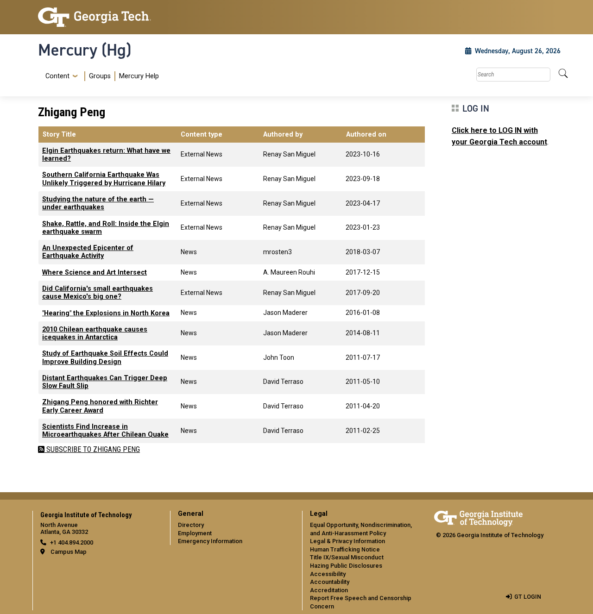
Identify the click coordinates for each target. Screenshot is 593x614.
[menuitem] (100, 76)
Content (57, 76)
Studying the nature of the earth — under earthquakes (98, 203)
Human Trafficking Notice (345, 549)
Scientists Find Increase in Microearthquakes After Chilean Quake (105, 431)
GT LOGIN (527, 596)
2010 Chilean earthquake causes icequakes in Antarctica (94, 333)
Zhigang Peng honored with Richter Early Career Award (100, 406)
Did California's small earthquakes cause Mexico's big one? (97, 293)
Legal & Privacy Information (347, 541)
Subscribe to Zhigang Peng (92, 449)
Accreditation (329, 590)
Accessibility (328, 573)
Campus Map (68, 551)
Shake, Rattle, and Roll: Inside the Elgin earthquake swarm (105, 228)
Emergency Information (210, 541)
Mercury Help (139, 76)
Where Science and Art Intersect (94, 272)
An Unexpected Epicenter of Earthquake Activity (87, 252)
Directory (191, 524)
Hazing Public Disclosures (346, 565)
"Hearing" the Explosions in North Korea (106, 313)
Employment (195, 533)
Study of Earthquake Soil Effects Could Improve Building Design (105, 357)
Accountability (329, 581)
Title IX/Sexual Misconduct (347, 557)
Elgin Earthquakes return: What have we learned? (106, 155)
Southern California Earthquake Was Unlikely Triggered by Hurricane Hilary (103, 179)
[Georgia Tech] (98, 17)
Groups (100, 76)
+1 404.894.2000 (71, 542)
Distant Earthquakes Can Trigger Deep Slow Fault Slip (104, 382)
